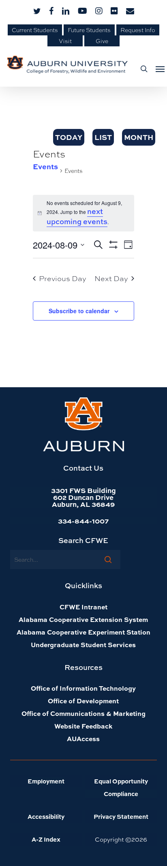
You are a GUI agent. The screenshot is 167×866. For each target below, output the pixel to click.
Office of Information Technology (83, 688)
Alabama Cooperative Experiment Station (83, 632)
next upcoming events (77, 216)
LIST (103, 137)
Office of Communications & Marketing (83, 713)
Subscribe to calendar (79, 311)
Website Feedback (83, 726)
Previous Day (62, 278)
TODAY (68, 137)
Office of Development (83, 700)
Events (45, 166)
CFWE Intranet (83, 606)
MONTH (138, 137)
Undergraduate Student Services (83, 644)
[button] (158, 69)
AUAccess (83, 738)
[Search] (108, 559)
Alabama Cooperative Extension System (83, 619)
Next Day (111, 278)
